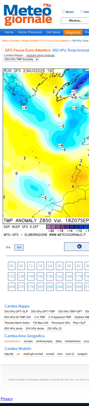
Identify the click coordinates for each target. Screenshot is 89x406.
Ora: (8, 247)
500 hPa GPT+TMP (43, 311)
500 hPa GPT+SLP (16, 311)
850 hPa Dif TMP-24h (17, 317)
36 (69, 266)
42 (78, 266)
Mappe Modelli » (31, 40)
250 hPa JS (54, 328)
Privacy (7, 399)
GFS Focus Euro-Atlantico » (56, 40)
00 (11, 266)
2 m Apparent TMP (59, 317)
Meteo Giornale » (11, 40)
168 (69, 276)
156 (50, 276)
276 (31, 287)
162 (59, 276)
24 (50, 266)
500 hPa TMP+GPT (70, 311)
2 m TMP (39, 317)
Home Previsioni (30, 32)
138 (21, 276)
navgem (82, 354)
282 (40, 287)
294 (59, 287)
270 (21, 287)
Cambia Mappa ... (29, 55)
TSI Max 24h (40, 322)
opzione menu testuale (40, 55)
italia (59, 341)
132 (11, 276)
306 (79, 287)
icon (60, 354)
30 (59, 266)
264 (11, 287)
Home (9, 32)
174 (79, 276)
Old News (53, 32)
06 (21, 266)
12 (31, 266)
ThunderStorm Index (17, 322)
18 (40, 266)
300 (69, 287)
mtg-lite (8, 354)
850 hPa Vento (13, 328)
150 (40, 276)
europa (28, 341)
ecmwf (50, 354)
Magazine (73, 32)
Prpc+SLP (79, 322)
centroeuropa (44, 341)
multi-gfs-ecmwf (33, 354)
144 (31, 276)
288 (50, 287)
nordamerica (73, 341)
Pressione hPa (61, 322)
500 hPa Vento (35, 328)
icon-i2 (70, 354)
